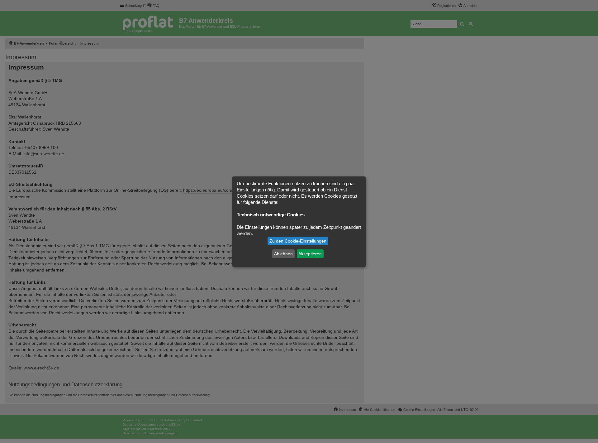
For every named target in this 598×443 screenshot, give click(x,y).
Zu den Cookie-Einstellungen (297, 240)
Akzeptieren (310, 253)
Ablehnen (283, 253)
